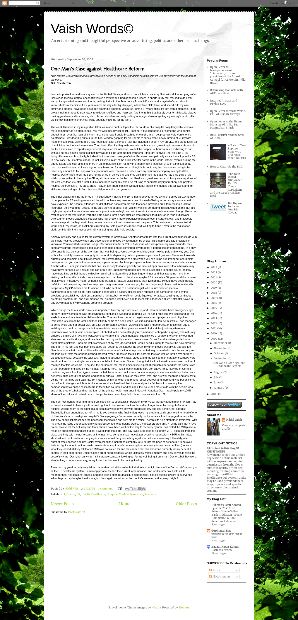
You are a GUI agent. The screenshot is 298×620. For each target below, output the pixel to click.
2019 (214, 287)
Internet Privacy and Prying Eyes (223, 102)
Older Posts (186, 503)
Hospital (112, 494)
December (221, 343)
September (221, 358)
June (217, 382)
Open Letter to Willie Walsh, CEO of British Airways (228, 112)
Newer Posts (62, 503)
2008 (214, 394)
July (216, 377)
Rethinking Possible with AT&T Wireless (226, 91)
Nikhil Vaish (234, 419)
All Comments (221, 576)
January (219, 387)
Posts (216, 570)
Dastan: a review (221, 550)
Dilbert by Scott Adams (226, 505)
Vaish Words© (92, 28)
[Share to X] (135, 489)
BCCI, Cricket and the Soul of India (227, 136)
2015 (214, 308)
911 (63, 494)
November (221, 348)
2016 (214, 303)
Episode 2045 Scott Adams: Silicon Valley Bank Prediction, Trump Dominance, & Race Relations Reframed (226, 515)
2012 (214, 323)
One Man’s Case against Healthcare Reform (98, 68)
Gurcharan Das (221, 530)
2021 (214, 277)
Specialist (150, 494)
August (218, 372)
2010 (214, 333)
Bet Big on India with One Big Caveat (235, 208)
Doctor (70, 494)
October (219, 353)
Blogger (183, 607)
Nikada (156, 607)
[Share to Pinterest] (143, 489)
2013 (214, 318)
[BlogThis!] (131, 489)
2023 (214, 267)
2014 (214, 313)
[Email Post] (119, 488)
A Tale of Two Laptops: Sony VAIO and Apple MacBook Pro (237, 152)
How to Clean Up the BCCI (226, 166)
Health (85, 494)
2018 (214, 292)
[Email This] (127, 489)
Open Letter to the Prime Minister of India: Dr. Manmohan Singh (226, 124)
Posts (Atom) (76, 512)
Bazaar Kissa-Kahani (225, 546)
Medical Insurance (131, 494)
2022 (214, 272)
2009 (214, 338)
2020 (214, 282)
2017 (214, 298)
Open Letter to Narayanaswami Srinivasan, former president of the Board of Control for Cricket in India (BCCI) (227, 74)
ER (78, 494)
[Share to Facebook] (139, 489)
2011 (214, 328)
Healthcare (98, 494)
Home (124, 503)
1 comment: (106, 488)
